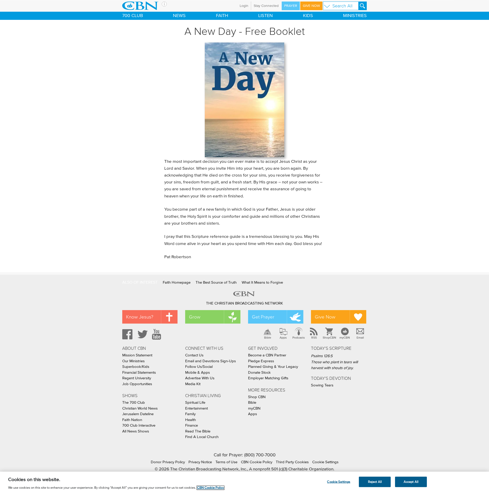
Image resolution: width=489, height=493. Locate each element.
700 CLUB (132, 15)
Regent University (136, 378)
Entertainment (196, 408)
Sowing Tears (322, 385)
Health (190, 420)
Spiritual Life (195, 402)
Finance (191, 425)
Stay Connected (266, 6)
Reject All (375, 481)
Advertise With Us (199, 378)
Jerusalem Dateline (138, 414)
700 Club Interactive (138, 425)
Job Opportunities (137, 384)
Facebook (126, 334)
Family (190, 414)
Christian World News (140, 408)
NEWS (179, 15)
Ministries (355, 15)
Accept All (411, 481)
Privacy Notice (200, 462)
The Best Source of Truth (216, 282)
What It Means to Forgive (262, 282)
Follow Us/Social (199, 367)
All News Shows (135, 431)
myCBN (344, 337)
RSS (314, 337)
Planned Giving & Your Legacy (273, 367)
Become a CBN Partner (267, 355)
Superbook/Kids (135, 367)
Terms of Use (226, 462)
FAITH (222, 15)
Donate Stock (259, 372)
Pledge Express (261, 361)
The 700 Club (133, 402)
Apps (283, 337)
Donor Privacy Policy (168, 462)
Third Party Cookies (292, 462)
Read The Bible (197, 431)
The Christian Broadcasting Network (244, 303)
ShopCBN (329, 337)
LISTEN (265, 15)
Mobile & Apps (197, 372)
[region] (244, 482)
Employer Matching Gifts (268, 378)
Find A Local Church (202, 437)
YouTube (157, 334)
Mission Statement (137, 355)
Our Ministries (133, 361)
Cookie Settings (325, 462)
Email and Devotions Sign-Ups (210, 361)
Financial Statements (139, 372)
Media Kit (192, 384)
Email (360, 337)
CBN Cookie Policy (256, 462)
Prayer (290, 6)
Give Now (311, 6)
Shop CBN (257, 397)
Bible (267, 337)
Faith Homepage (177, 282)
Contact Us (194, 355)
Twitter (141, 334)
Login (244, 6)
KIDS (308, 15)
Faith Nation (132, 420)
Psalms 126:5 (322, 356)
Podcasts (298, 337)
